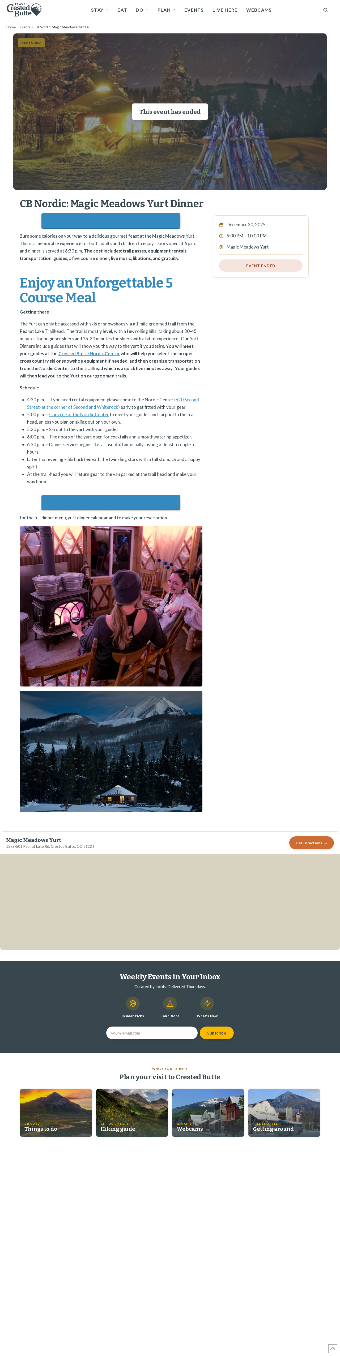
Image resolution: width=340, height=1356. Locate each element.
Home (11, 27)
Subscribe (216, 1033)
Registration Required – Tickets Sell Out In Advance (111, 220)
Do (140, 10)
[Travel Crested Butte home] (24, 9)
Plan (164, 10)
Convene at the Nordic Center (79, 414)
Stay (97, 10)
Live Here (225, 10)
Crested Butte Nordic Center (89, 353)
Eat (122, 10)
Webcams (259, 10)
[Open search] (325, 10)
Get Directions (312, 843)
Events (194, 10)
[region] (170, 902)
